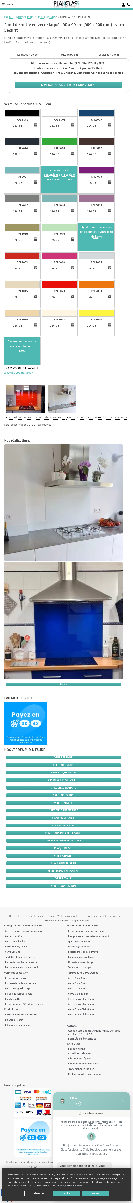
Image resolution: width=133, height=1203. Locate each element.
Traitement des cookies (81, 1068)
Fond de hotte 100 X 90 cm (81, 417)
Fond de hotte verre (46, 16)
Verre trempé (63, 757)
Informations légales (79, 1058)
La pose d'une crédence (81, 957)
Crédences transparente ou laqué (86, 931)
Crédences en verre (16, 978)
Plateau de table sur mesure (20, 983)
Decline (66, 1193)
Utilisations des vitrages (81, 962)
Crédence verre (63, 795)
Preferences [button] (78, 1185)
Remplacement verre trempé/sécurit (88, 936)
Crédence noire (63, 765)
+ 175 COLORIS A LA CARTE (22, 368)
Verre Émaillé (12, 951)
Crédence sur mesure (63, 810)
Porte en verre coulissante (63, 833)
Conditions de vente (80, 1053)
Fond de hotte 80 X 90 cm (112, 417)
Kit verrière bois (14, 1019)
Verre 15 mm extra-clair (63, 871)
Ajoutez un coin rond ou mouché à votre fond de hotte (22, 346)
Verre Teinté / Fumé (16, 946)
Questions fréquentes (80, 941)
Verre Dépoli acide (15, 941)
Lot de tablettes (63, 825)
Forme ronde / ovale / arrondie (22, 967)
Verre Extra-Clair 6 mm (81, 1009)
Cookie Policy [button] (12, 1185)
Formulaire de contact (82, 1038)
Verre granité (63, 856)
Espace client (76, 1049)
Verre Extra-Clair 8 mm (81, 1014)
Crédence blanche (63, 788)
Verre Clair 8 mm (77, 988)
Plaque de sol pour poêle (18, 993)
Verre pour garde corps (18, 988)
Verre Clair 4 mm (77, 978)
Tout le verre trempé (79, 967)
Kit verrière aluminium (17, 1025)
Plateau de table (63, 818)
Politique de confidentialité (83, 1063)
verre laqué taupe (63, 772)
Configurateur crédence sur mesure (68, 85)
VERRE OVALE (63, 878)
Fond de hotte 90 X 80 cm (20, 417)
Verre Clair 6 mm (77, 983)
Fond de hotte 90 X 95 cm (50, 417)
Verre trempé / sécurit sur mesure (24, 931)
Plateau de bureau (63, 863)
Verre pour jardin (63, 886)
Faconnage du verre (79, 946)
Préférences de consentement (84, 1074)
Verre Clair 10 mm (78, 993)
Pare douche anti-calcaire (63, 840)
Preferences (37, 1193)
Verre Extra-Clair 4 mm (81, 998)
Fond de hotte (12, 998)
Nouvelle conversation (93, 1113)
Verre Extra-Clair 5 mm (81, 1004)
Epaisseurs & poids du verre (83, 951)
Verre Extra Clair (14, 936)
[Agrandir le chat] (123, 1101)
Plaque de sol (63, 848)
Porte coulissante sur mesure (21, 1014)
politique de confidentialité (95, 1121)
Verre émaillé (63, 803)
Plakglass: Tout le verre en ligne (19, 16)
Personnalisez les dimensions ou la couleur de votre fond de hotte (59, 174)
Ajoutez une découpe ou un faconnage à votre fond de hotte (96, 232)
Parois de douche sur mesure (21, 962)
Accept (95, 1193)
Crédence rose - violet (63, 780)
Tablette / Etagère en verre (20, 957)
